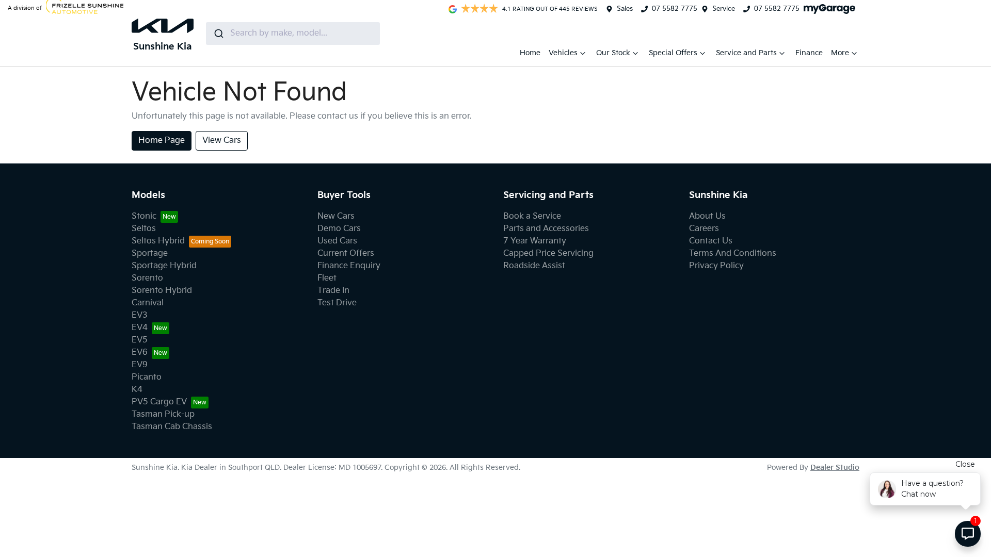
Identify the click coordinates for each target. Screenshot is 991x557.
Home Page (161, 140)
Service (723, 9)
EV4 (140, 328)
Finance (809, 52)
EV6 (140, 352)
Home (530, 52)
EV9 (140, 365)
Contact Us (710, 241)
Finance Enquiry (348, 266)
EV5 (140, 340)
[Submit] (218, 33)
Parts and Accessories (546, 229)
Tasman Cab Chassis (172, 427)
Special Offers (673, 52)
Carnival (148, 303)
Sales (625, 9)
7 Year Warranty (534, 241)
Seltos (144, 229)
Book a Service (532, 216)
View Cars (221, 140)
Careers (704, 229)
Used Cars (337, 241)
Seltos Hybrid (158, 241)
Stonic (144, 216)
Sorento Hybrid (162, 291)
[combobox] (293, 33)
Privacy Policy (716, 266)
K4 (137, 390)
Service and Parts (746, 52)
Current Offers (345, 253)
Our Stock (613, 52)
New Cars (336, 216)
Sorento (147, 278)
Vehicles (563, 52)
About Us (707, 216)
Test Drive (337, 303)
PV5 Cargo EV (159, 402)
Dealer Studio (834, 467)
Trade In (333, 291)
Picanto (147, 377)
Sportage (150, 253)
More (840, 52)
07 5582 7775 (674, 9)
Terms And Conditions (732, 253)
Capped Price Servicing (548, 253)
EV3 (140, 315)
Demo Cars (339, 229)
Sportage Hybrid (164, 266)
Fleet (327, 278)
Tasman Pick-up (163, 414)
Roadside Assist (534, 266)
